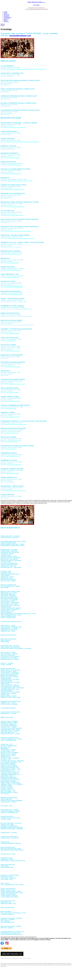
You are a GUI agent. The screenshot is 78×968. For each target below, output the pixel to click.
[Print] (2, 25)
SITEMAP (29, 958)
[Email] (3, 24)
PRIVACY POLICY (23, 958)
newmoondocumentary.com (20, 35)
